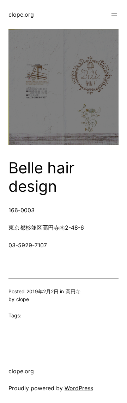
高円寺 (73, 291)
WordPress (79, 388)
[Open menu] (114, 14)
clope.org (21, 14)
